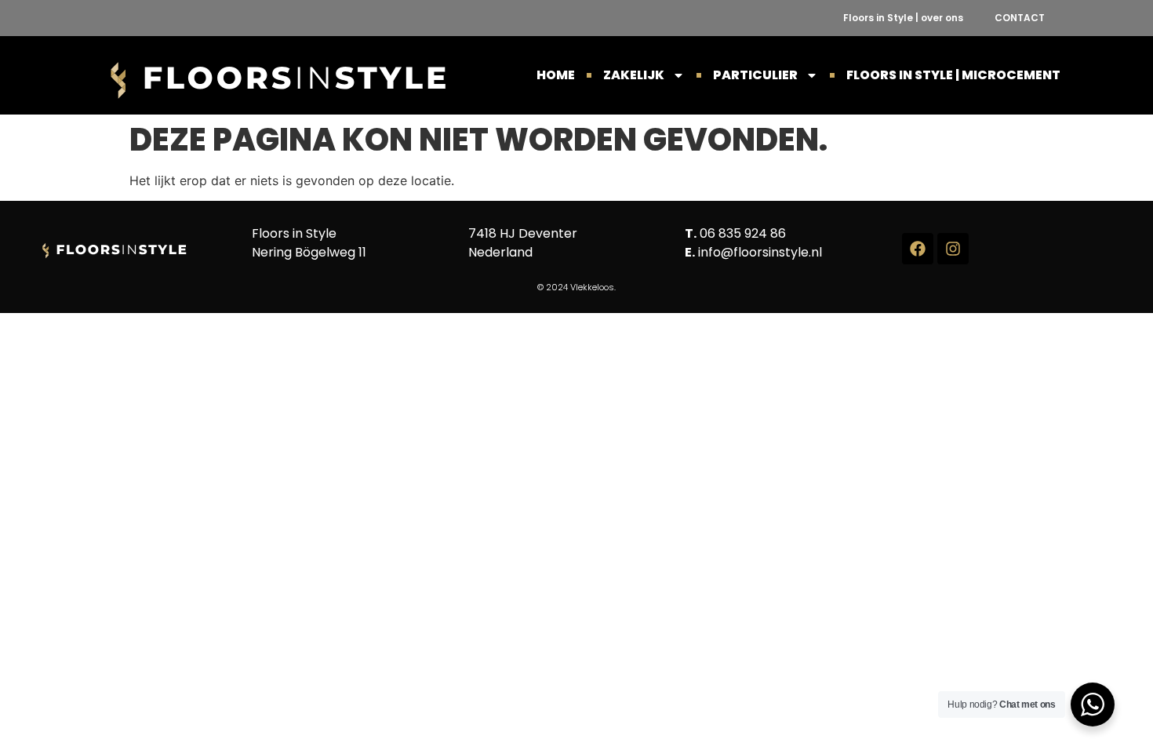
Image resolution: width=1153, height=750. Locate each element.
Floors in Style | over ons (903, 17)
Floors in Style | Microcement (953, 75)
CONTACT (1020, 17)
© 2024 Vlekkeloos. (576, 287)
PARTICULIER (755, 75)
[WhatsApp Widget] (1093, 704)
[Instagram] (953, 248)
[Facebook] (917, 248)
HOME (555, 75)
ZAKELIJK (633, 75)
